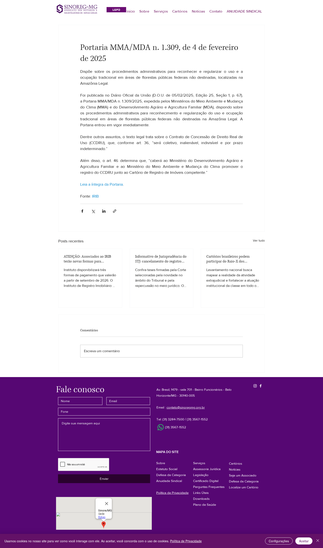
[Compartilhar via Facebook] (82, 211)
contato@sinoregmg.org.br (186, 407)
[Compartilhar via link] (115, 211)
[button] (244, 481)
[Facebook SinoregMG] (260, 386)
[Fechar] (317, 540)
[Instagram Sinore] (255, 386)
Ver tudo (259, 240)
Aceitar (304, 541)
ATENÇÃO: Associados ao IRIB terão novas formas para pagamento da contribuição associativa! (87, 259)
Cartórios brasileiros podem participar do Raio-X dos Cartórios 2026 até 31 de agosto (230, 259)
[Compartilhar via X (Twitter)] (93, 211)
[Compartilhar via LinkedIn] (104, 211)
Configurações (279, 541)
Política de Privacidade (186, 541)
